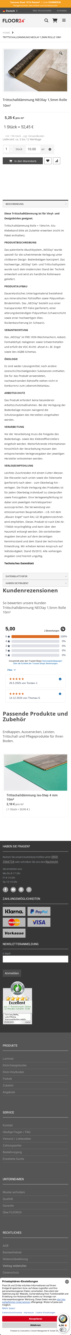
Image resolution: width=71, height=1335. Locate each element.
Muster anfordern (14, 1192)
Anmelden (62, 10)
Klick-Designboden (15, 1065)
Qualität (8, 1199)
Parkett (7, 1079)
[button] (61, 56)
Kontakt (8, 1125)
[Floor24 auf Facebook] (5, 889)
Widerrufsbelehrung (15, 1259)
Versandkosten (36, 136)
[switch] (63, 1330)
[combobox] (11, 10)
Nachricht (52, 862)
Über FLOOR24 (12, 1212)
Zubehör (8, 1085)
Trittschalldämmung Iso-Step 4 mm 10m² (32, 797)
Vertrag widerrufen (14, 1266)
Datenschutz (11, 1272)
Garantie (8, 1205)
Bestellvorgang (12, 1152)
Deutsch (10, 10)
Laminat (8, 1058)
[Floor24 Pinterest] (21, 889)
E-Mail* (7, 953)
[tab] (35, 203)
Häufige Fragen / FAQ (16, 1132)
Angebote (9, 1092)
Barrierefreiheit (12, 1252)
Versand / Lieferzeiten (17, 1139)
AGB (5, 1245)
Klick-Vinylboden (13, 1072)
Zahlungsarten (12, 1145)
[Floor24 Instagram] (29, 889)
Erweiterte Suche (13, 1159)
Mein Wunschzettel (42, 10)
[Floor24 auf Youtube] (13, 889)
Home (6, 32)
